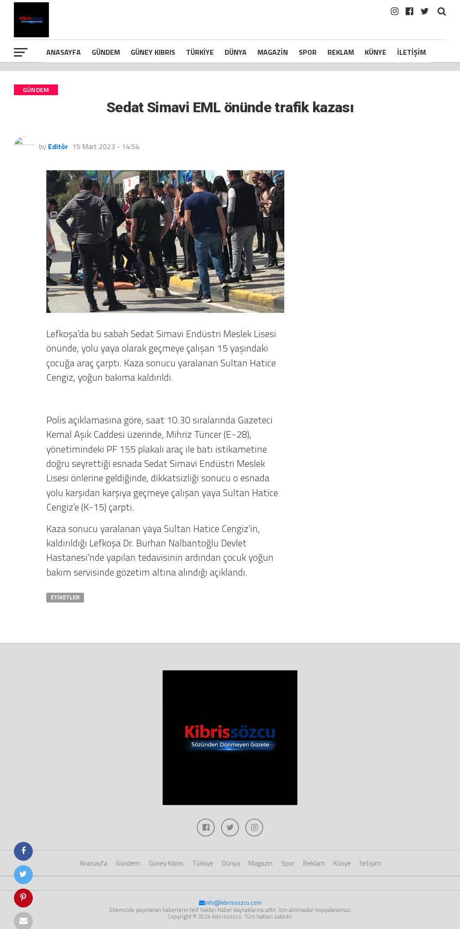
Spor (308, 52)
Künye (375, 52)
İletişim (411, 52)
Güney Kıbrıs (153, 52)
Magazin (272, 52)
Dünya (236, 52)
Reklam (340, 52)
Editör (58, 146)
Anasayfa (63, 52)
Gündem (106, 52)
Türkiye (200, 52)
